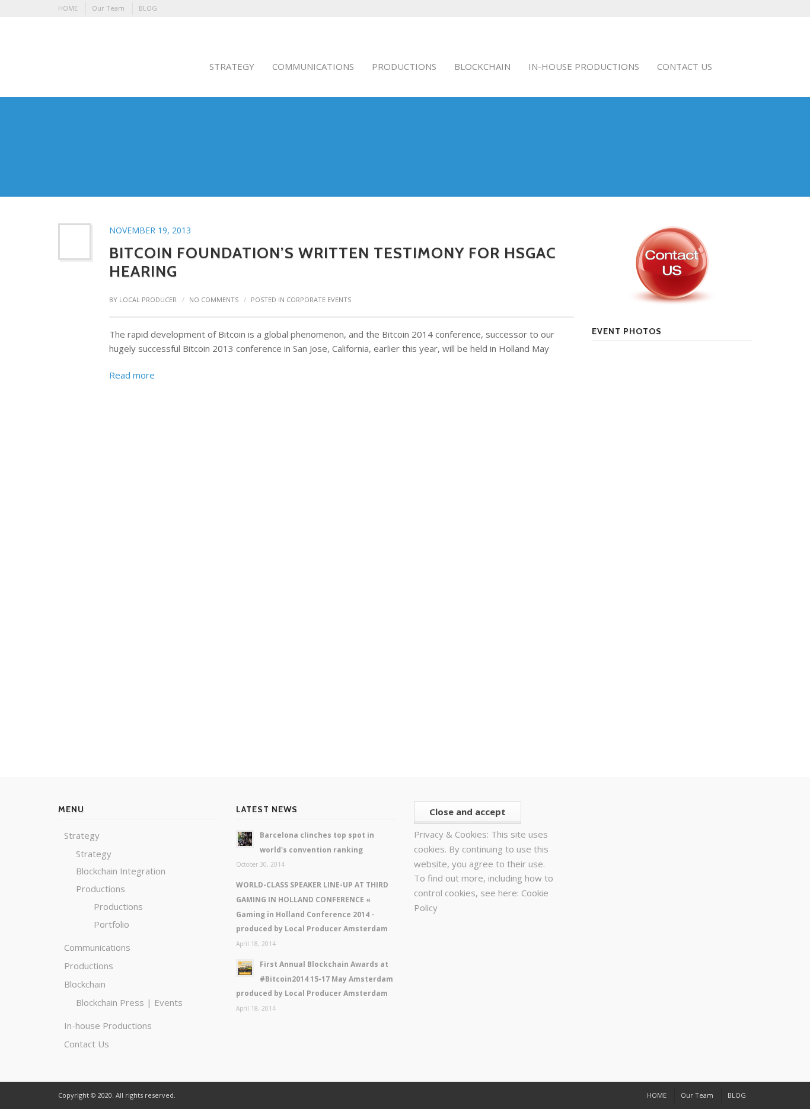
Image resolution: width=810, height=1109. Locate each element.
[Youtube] (742, 8)
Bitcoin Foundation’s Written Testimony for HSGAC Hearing (332, 262)
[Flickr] (662, 8)
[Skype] (694, 8)
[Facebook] (646, 8)
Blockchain (85, 984)
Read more (132, 375)
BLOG (148, 8)
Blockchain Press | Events (129, 1002)
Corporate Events (318, 299)
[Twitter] (710, 8)
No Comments (213, 299)
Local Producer (148, 299)
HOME (68, 8)
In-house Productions (108, 1025)
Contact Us (86, 1044)
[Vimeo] (726, 8)
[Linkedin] (678, 8)
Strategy (82, 835)
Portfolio (111, 924)
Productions (100, 889)
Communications (97, 947)
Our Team (108, 8)
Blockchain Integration (120, 871)
